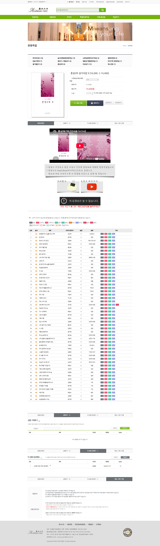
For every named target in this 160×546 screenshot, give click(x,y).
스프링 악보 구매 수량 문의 (41, 466)
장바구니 (127, 2)
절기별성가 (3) (37, 64)
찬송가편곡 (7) (37, 61)
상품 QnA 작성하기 (125, 457)
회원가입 (84, 2)
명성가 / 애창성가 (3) (64, 61)
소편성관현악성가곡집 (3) (91, 58)
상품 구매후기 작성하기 (125, 428)
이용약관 (69, 524)
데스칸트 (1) (112, 64)
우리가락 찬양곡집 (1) (115, 61)
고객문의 (98, 524)
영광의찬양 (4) (112, 58)
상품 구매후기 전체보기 (115, 428)
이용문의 (90, 524)
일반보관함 (120, 2)
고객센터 (91, 2)
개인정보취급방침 (80, 524)
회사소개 (61, 524)
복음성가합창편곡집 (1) (90, 61)
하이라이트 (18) (38, 58)
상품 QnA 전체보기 (116, 457)
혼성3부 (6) (61, 64)
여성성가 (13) (87, 64)
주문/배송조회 (100, 2)
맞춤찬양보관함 (110, 2)
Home (124, 45)
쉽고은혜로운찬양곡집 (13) (66, 58)
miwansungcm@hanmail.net (65, 537)
